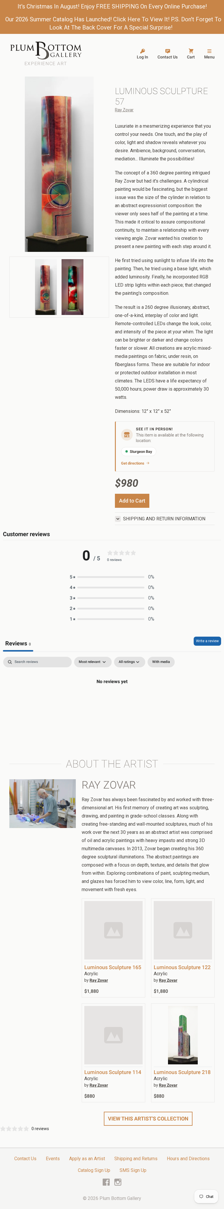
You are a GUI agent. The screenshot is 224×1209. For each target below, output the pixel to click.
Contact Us (25, 1158)
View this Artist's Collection (148, 1119)
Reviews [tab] (18, 643)
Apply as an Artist (87, 1158)
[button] (112, 577)
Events (53, 1158)
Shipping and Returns (136, 1158)
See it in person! (154, 429)
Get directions (132, 463)
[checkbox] (161, 662)
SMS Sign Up (133, 1170)
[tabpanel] (112, 701)
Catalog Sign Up (94, 1170)
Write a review (207, 641)
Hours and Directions (188, 1158)
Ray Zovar (124, 110)
